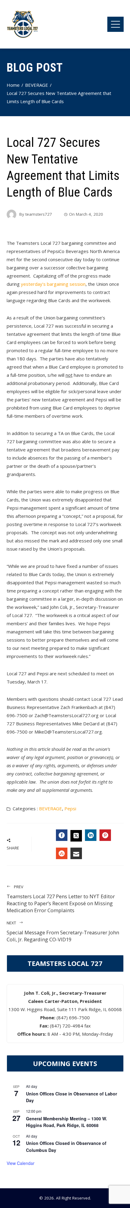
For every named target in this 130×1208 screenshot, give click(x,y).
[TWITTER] (76, 836)
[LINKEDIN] (90, 835)
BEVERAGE (50, 808)
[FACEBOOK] (61, 835)
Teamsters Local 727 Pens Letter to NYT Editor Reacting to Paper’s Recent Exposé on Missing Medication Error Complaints (61, 899)
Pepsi (70, 808)
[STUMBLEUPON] (61, 853)
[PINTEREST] (105, 835)
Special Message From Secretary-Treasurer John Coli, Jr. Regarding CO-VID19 (63, 931)
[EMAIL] (76, 853)
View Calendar (20, 1163)
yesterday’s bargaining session (53, 284)
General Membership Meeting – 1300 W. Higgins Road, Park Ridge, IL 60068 (66, 1122)
